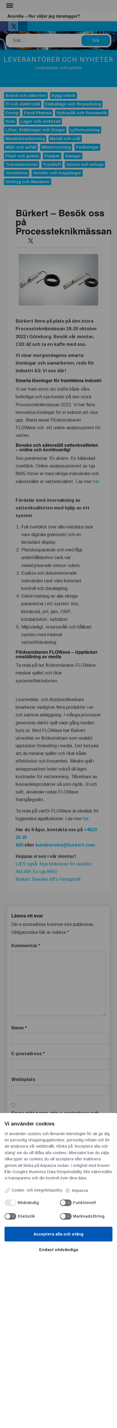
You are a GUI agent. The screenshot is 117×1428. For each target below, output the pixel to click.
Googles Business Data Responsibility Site (51, 1171)
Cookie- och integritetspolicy (37, 1190)
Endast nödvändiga (58, 1249)
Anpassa (80, 1190)
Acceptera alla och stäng (58, 1234)
